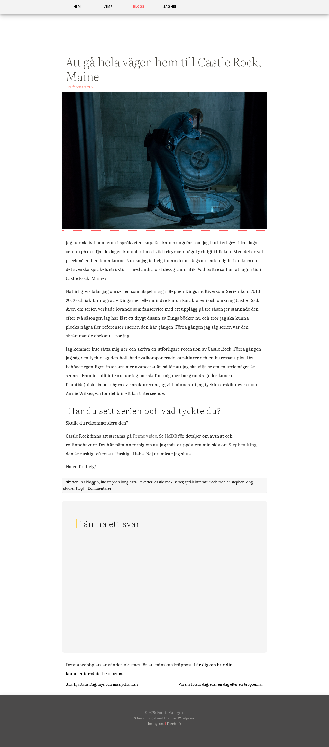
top (80, 488)
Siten (138, 718)
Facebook (174, 723)
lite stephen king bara (119, 482)
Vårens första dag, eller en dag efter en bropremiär (223, 684)
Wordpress (186, 718)
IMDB (171, 436)
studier (69, 488)
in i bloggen (89, 482)
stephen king (242, 482)
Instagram (156, 723)
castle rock (163, 482)
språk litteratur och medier (207, 482)
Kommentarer (99, 488)
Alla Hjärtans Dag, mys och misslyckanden (100, 684)
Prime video (145, 436)
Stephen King (243, 445)
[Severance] (164, 228)
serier (178, 482)
